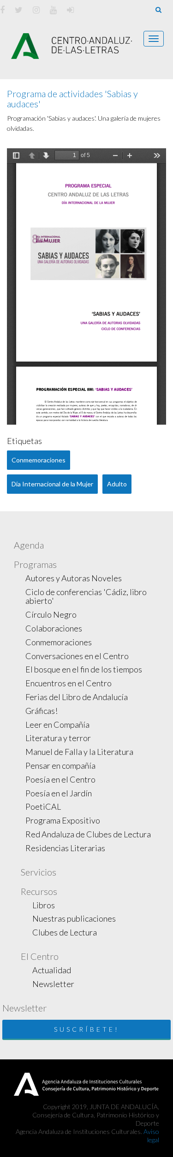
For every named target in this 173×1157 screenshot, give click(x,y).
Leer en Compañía (57, 724)
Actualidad (51, 970)
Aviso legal (151, 1136)
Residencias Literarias (65, 848)
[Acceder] (70, 10)
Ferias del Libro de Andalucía (76, 697)
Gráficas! (41, 711)
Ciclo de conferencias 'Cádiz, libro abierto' (86, 596)
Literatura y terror (58, 738)
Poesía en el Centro (60, 779)
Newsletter (53, 984)
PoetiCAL (43, 806)
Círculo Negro (51, 614)
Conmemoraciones (58, 642)
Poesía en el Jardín (58, 793)
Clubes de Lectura (64, 932)
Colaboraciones (53, 628)
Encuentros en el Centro (68, 683)
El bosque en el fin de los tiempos (83, 669)
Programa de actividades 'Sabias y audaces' (72, 98)
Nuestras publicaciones (74, 918)
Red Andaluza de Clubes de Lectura (88, 834)
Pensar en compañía (60, 765)
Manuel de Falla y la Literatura (79, 752)
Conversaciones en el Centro (77, 656)
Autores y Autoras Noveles (73, 578)
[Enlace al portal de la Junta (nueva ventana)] (26, 1083)
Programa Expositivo (62, 820)
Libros (43, 905)
